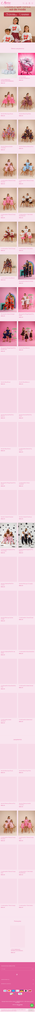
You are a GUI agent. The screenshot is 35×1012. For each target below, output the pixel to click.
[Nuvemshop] (17, 1005)
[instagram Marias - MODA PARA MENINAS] (16, 974)
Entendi (31, 1010)
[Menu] (32, 3)
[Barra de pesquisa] (23, 3)
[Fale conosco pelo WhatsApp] (32, 1005)
